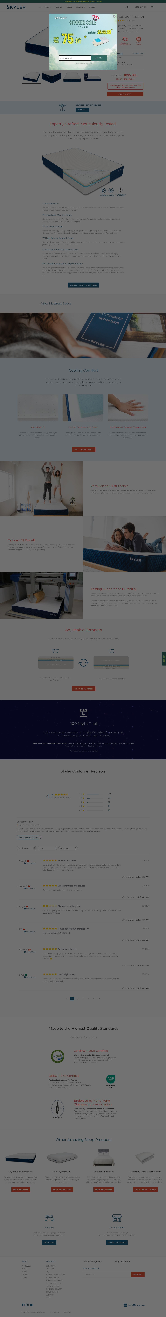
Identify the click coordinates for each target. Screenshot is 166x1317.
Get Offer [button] (98, 58)
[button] (114, 16)
